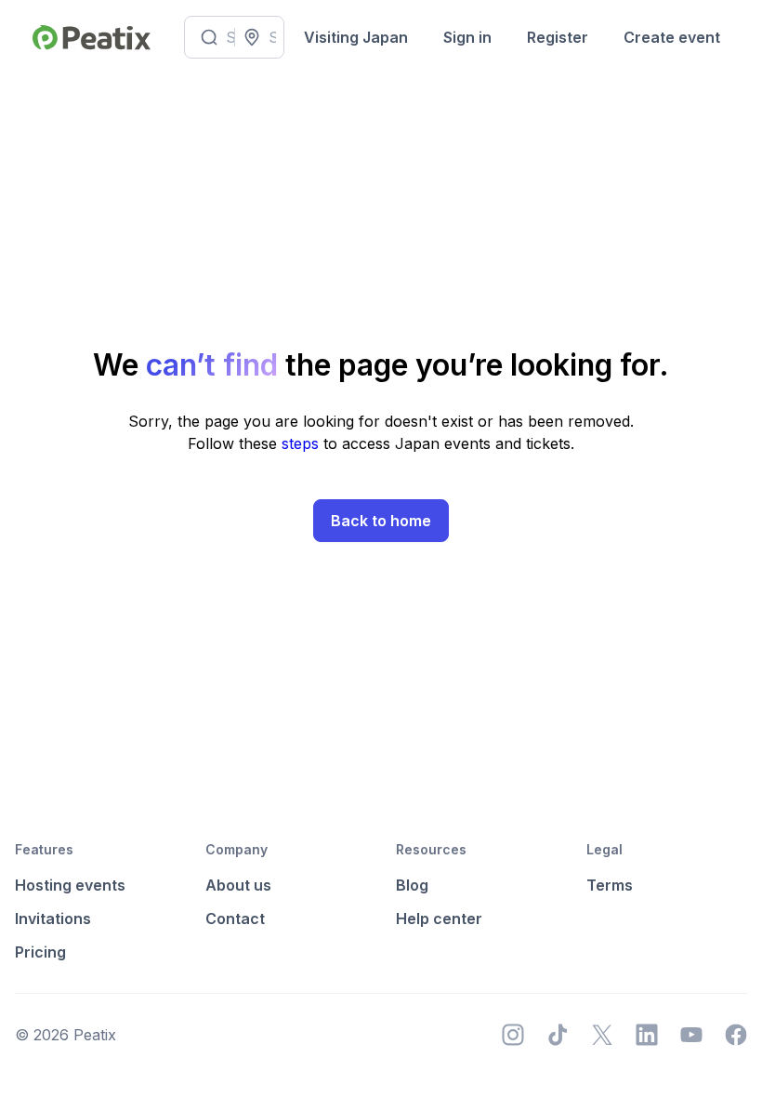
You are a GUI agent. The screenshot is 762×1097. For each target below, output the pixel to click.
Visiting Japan (356, 37)
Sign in (467, 37)
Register (557, 37)
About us (238, 885)
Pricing (40, 952)
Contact (235, 918)
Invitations (53, 918)
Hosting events (70, 885)
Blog (412, 885)
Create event (672, 37)
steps (302, 443)
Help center (439, 918)
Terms (609, 885)
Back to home (381, 520)
